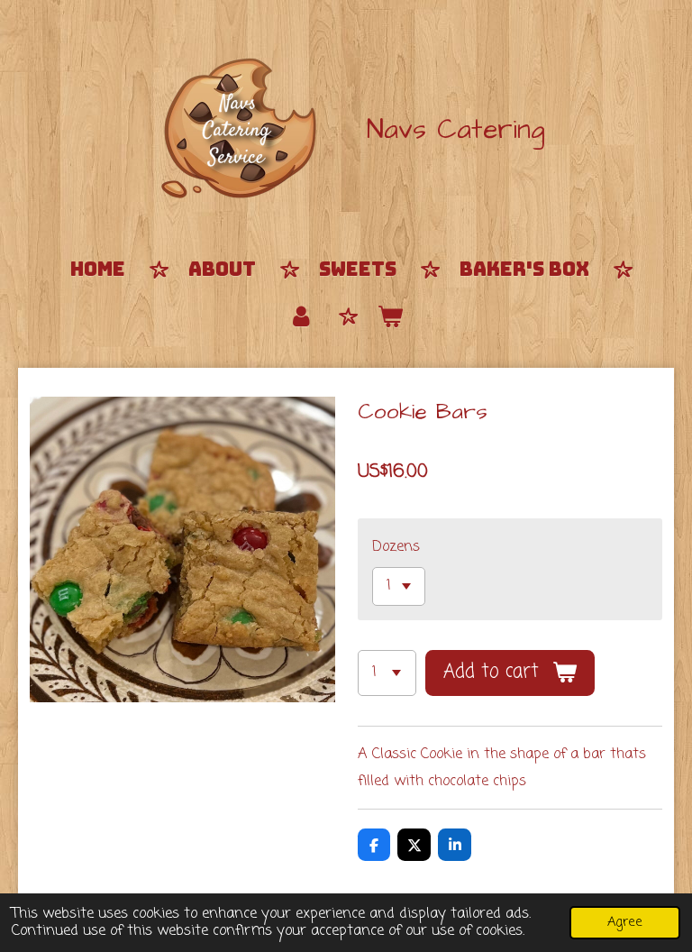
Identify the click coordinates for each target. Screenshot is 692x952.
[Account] (301, 317)
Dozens (396, 547)
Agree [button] (624, 922)
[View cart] (390, 317)
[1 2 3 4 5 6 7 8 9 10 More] (387, 673)
